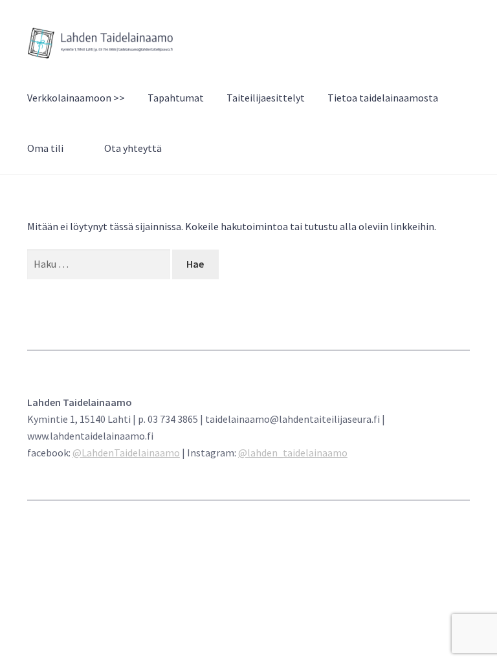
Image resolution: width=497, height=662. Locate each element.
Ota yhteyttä (133, 148)
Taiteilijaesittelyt (265, 97)
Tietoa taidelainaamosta (382, 97)
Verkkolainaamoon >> (76, 97)
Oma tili (45, 148)
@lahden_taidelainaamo (293, 452)
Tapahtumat (176, 97)
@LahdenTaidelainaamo (126, 452)
